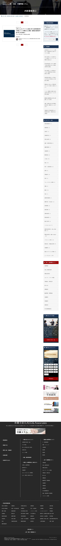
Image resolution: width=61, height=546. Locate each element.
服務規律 (32, 516)
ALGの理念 (24, 444)
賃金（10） (47, 162)
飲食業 (44, 449)
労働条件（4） (47, 174)
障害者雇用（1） (48, 217)
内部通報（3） (47, 205)
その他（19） (47, 158)
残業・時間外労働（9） (49, 143)
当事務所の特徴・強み (26, 442)
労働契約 (13, 505)
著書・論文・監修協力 (7, 450)
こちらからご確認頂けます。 (50, 36)
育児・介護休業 (33, 508)
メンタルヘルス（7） (49, 225)
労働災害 (3, 518)
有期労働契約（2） (48, 123)
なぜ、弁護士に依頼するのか (27, 475)
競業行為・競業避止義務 (44, 513)
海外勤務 (51, 516)
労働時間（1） (47, 151)
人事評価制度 (42, 521)
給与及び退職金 (5, 508)
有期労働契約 (23, 516)
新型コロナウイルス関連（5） (51, 251)
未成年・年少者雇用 (24, 518)
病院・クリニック (46, 444)
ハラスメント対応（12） (49, 239)
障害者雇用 (32, 518)
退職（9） (47, 186)
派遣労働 (51, 505)
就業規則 (44, 488)
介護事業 (44, 447)
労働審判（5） (47, 247)
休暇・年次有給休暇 (15, 508)
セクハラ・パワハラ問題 (49, 277)
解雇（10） (47, 190)
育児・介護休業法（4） (49, 166)
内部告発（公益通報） (44, 516)
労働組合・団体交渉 (49, 281)
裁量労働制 (13, 516)
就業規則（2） (47, 127)
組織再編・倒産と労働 (44, 518)
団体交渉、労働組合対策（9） (51, 243)
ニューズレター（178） (49, 255)
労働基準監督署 (14, 521)
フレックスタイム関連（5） (50, 182)
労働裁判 (44, 485)
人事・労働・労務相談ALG (30, 532)
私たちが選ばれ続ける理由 (27, 447)
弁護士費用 (5, 455)
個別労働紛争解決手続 (54, 518)
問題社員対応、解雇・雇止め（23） (50, 235)
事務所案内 (5, 440)
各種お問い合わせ (6, 460)
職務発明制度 (23, 521)
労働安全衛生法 (24, 505)
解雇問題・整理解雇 (49, 293)
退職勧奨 (46, 289)
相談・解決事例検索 (27, 457)
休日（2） (47, 178)
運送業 (44, 452)
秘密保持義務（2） (48, 197)
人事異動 (41, 508)
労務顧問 (23, 470)
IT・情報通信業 (45, 442)
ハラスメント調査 (46, 495)
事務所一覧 (5, 445)
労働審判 (46, 297)
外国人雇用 (13, 518)
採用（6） (47, 170)
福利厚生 (32, 521)
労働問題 (46, 265)
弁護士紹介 (24, 449)
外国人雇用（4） (48, 139)
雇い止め (46, 285)
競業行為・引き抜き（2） (50, 201)
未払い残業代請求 (48, 269)
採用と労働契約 (5, 505)
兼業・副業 (52, 521)
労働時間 (41, 505)
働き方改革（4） (48, 221)
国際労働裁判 (4, 523)
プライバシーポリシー (53, 537)
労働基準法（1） (48, 135)
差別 (2, 521)
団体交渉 (13, 513)
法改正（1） (47, 131)
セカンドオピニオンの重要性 (27, 472)
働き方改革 (52, 513)
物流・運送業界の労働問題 (47, 493)
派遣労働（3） (47, 209)
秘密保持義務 (4, 516)
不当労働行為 (32, 513)
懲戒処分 (51, 508)
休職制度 (22, 508)
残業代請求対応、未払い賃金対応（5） (50, 230)
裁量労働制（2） (48, 147)
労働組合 (3, 513)
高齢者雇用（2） (48, 213)
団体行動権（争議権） (25, 513)
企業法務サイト (30, 529)
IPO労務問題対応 (48, 308)
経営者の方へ (24, 467)
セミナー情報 (24, 452)
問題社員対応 (47, 273)
